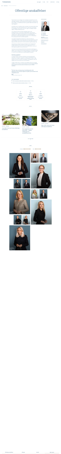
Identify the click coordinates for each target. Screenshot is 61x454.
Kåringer (23, 452)
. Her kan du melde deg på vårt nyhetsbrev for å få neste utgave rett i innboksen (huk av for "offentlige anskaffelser (25, 64)
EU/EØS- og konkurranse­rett (44, 40)
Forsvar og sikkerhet (43, 43)
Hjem (2, 5)
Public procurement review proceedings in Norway (20, 82)
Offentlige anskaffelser (12, 5)
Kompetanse (6, 5)
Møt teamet (52, 452)
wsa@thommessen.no (45, 35)
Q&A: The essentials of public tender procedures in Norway (21, 80)
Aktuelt (37, 452)
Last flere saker (30, 138)
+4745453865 (44, 34)
